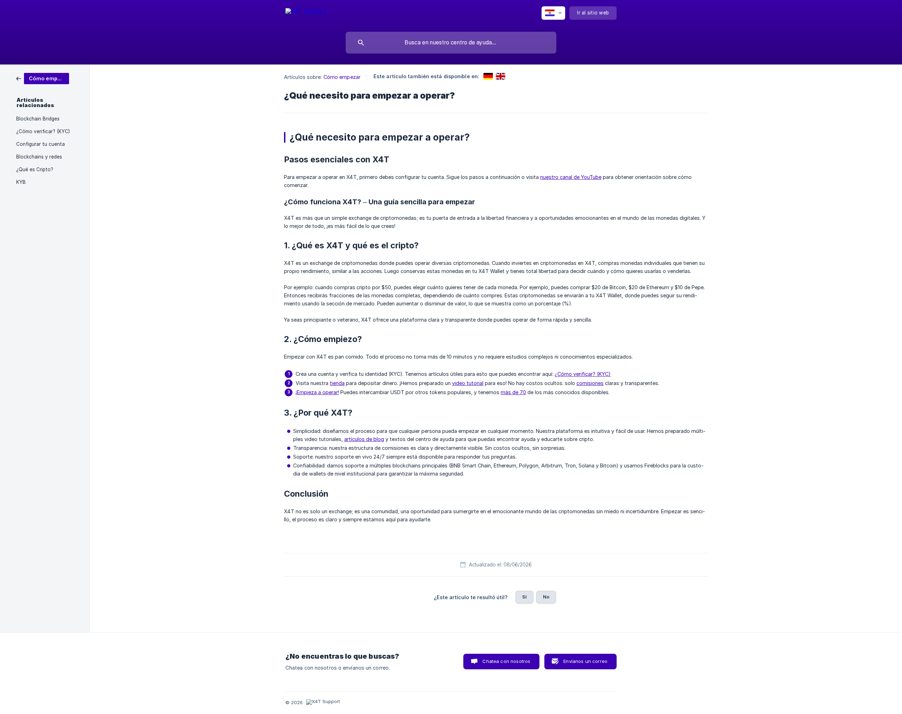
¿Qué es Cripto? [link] (34, 169)
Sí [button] (524, 597)
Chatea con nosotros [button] (506, 661)
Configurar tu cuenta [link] (40, 144)
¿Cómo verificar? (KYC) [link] (43, 131)
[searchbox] (451, 43)
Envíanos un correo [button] (585, 661)
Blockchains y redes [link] (39, 157)
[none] (306, 14)
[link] (42, 78)
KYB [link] (21, 182)
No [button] (546, 597)
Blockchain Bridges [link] (38, 119)
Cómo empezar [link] (341, 77)
